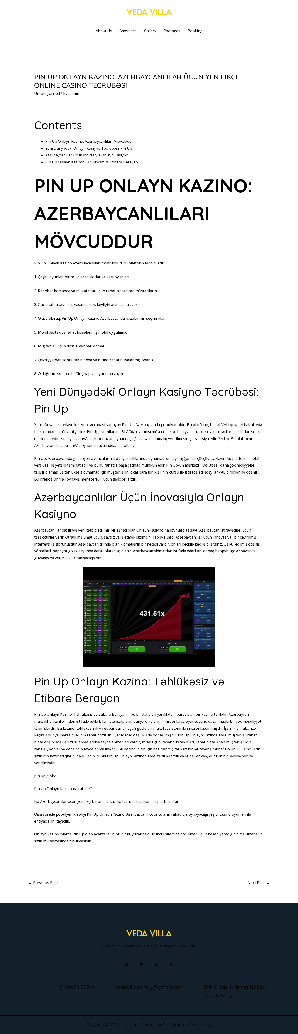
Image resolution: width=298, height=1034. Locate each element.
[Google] (171, 964)
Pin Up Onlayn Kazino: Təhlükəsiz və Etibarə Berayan (91, 162)
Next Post (258, 882)
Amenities (128, 30)
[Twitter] (141, 964)
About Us (104, 30)
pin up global (45, 775)
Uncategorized (47, 93)
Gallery (150, 30)
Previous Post (43, 882)
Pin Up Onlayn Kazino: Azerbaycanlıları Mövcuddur (89, 141)
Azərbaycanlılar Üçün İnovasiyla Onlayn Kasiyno (86, 155)
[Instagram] (156, 964)
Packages (172, 30)
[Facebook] (127, 964)
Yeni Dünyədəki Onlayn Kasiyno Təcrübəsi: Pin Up (88, 148)
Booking (195, 30)
